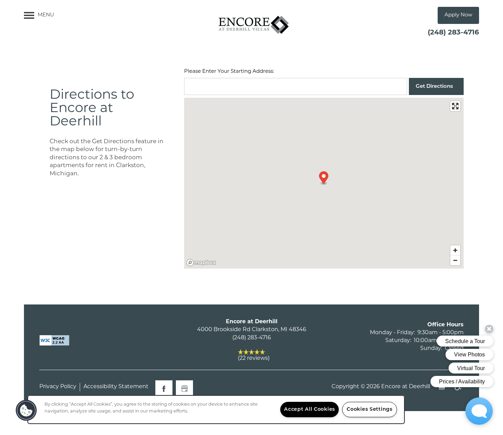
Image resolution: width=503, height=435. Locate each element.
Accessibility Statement (116, 387)
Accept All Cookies (309, 409)
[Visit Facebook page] (163, 388)
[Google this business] (184, 388)
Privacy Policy (57, 387)
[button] (458, 15)
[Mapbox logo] (201, 263)
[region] (216, 409)
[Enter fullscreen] (455, 106)
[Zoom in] (455, 250)
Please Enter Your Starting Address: (229, 71)
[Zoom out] (455, 260)
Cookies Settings (369, 409)
